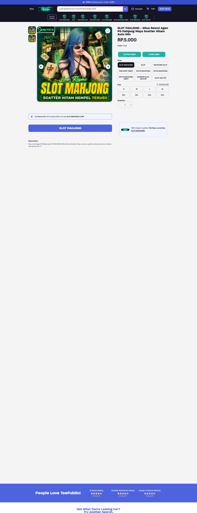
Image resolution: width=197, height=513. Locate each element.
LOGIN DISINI (154, 54)
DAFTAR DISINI (129, 54)
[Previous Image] (41, 66)
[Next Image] (108, 66)
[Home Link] (45, 9)
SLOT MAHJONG (70, 128)
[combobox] (90, 9)
